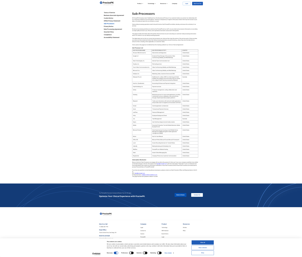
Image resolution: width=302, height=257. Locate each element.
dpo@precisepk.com (162, 163)
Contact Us (197, 195)
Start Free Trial (197, 3)
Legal (141, 227)
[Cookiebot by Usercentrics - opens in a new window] (96, 254)
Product (139, 3)
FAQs (184, 230)
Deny (202, 252)
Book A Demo (180, 195)
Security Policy (109, 32)
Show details (168, 253)
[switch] (131, 253)
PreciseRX (142, 237)
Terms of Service (109, 12)
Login (186, 3)
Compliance (108, 34)
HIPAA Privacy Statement (112, 21)
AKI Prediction (165, 230)
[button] (140, 3)
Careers (142, 233)
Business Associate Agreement (114, 15)
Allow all (202, 242)
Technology (151, 3)
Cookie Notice (108, 18)
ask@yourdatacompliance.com (149, 174)
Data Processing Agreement (113, 29)
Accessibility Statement (111, 37)
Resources (163, 3)
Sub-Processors (109, 23)
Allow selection (203, 247)
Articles (185, 227)
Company (143, 224)
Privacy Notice (108, 26)
